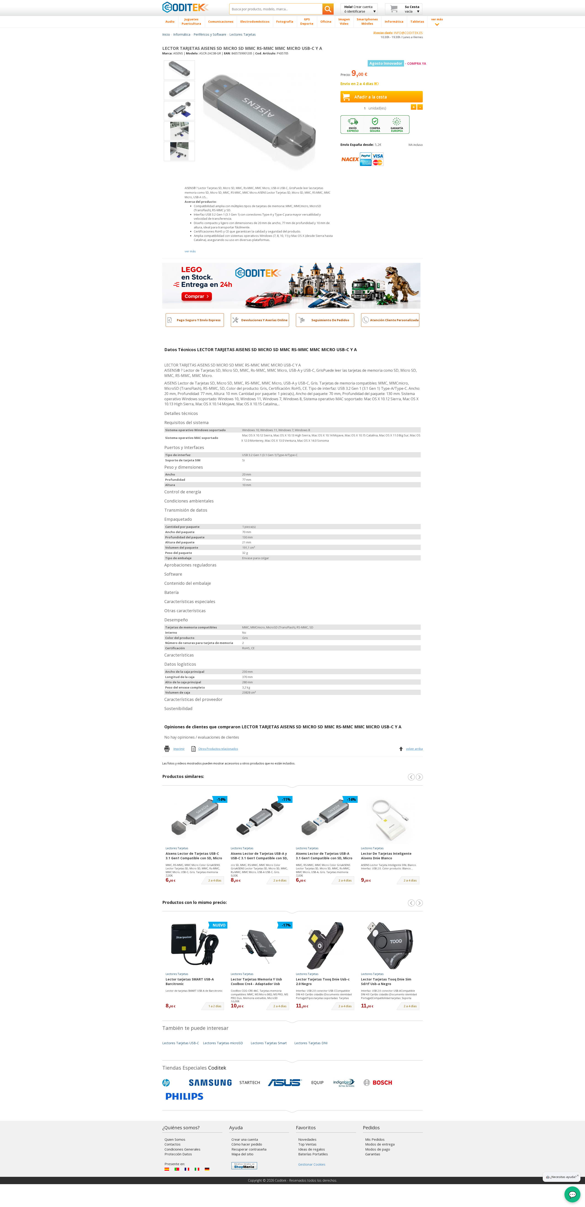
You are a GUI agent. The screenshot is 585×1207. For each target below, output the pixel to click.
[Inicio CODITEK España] (192, 7)
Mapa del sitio (242, 1154)
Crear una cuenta (244, 1139)
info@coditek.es (408, 33)
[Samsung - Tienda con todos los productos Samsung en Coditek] (210, 1083)
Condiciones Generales (182, 1149)
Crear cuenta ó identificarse (358, 9)
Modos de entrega (380, 1144)
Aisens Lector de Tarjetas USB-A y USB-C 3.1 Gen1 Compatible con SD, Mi (259, 856)
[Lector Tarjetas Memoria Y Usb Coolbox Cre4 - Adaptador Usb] (260, 946)
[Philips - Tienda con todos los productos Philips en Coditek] (184, 1096)
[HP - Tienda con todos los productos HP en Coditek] (173, 1083)
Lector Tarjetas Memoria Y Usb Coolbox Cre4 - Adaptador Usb (256, 981)
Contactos (173, 1144)
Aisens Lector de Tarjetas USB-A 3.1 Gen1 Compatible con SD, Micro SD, (324, 856)
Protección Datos (178, 1154)
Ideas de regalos (311, 1149)
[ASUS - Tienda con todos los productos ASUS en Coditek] (285, 1083)
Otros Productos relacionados (218, 749)
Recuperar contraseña (248, 1149)
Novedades (307, 1139)
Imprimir (179, 749)
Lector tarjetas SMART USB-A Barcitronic (190, 981)
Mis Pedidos (375, 1139)
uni (377, 108)
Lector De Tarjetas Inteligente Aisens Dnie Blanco (386, 855)
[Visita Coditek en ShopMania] (244, 1165)
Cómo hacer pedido (246, 1144)
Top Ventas (307, 1144)
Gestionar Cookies (311, 1164)
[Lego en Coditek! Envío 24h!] (291, 285)
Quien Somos (175, 1139)
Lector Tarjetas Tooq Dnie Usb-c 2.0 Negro (323, 981)
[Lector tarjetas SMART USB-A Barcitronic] (195, 946)
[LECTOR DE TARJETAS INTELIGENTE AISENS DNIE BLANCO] (390, 820)
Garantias (372, 1154)
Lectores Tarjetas (242, 34)
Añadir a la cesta (370, 96)
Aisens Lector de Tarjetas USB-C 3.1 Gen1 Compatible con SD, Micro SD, (194, 856)
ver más (190, 251)
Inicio (166, 34)
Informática (181, 34)
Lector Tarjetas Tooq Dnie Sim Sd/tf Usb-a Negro (386, 981)
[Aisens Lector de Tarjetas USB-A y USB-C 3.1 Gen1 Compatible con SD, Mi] (260, 820)
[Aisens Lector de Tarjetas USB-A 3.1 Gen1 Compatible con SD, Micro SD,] (325, 820)
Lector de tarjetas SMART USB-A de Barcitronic (194, 990)
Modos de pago (377, 1149)
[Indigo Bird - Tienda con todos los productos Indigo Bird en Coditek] (344, 1083)
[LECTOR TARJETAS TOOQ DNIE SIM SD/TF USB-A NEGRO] (390, 946)
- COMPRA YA (398, 63)
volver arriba (414, 749)
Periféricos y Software (210, 34)
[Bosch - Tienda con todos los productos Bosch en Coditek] (377, 1083)
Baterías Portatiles (313, 1154)
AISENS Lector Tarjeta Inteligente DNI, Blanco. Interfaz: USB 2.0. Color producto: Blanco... (389, 866)
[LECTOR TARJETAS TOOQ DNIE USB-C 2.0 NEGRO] (325, 946)
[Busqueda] (328, 9)
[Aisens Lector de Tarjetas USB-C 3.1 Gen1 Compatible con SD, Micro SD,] (195, 820)
